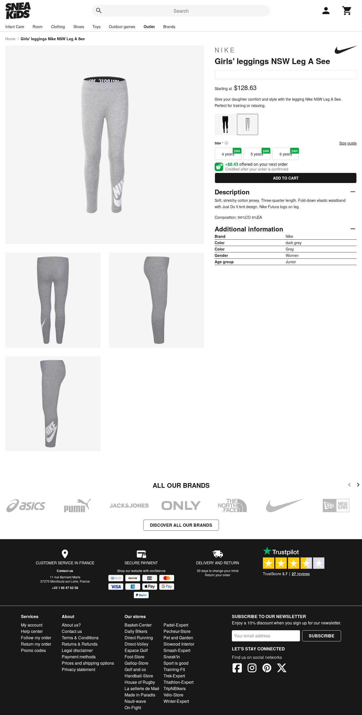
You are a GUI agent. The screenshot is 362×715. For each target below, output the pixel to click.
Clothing (58, 26)
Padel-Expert (176, 625)
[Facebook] (237, 669)
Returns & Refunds (80, 644)
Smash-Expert (177, 650)
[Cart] (347, 10)
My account (31, 625)
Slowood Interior (179, 644)
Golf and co (135, 669)
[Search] (99, 10)
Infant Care (14, 26)
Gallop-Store (136, 663)
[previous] (349, 485)
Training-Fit (174, 669)
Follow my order (36, 637)
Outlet (149, 26)
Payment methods (79, 657)
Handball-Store (139, 676)
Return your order (217, 575)
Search (181, 10)
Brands (169, 26)
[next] (358, 485)
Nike (225, 50)
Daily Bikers (136, 631)
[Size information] (226, 143)
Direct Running (139, 637)
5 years (260, 153)
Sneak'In (172, 657)
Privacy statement (78, 669)
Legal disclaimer (77, 650)
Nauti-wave (135, 701)
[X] (281, 669)
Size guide (348, 143)
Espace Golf (136, 650)
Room (38, 26)
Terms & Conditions (80, 637)
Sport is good (176, 663)
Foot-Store (134, 657)
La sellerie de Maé (142, 688)
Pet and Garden (178, 637)
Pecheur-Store (177, 631)
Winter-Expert (176, 701)
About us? (71, 625)
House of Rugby (140, 682)
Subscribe (321, 636)
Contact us (65, 571)
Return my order (36, 644)
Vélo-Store (173, 695)
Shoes (78, 26)
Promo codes (33, 650)
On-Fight (133, 707)
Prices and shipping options (88, 663)
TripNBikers (175, 688)
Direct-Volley (136, 644)
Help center (32, 631)
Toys (96, 26)
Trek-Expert (174, 676)
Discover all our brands (181, 525)
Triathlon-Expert (178, 682)
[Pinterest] (267, 669)
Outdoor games (122, 26)
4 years (231, 153)
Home (10, 38)
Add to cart (286, 178)
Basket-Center (138, 625)
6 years (289, 153)
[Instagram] (252, 669)
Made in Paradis (140, 695)
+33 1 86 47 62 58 (65, 587)
